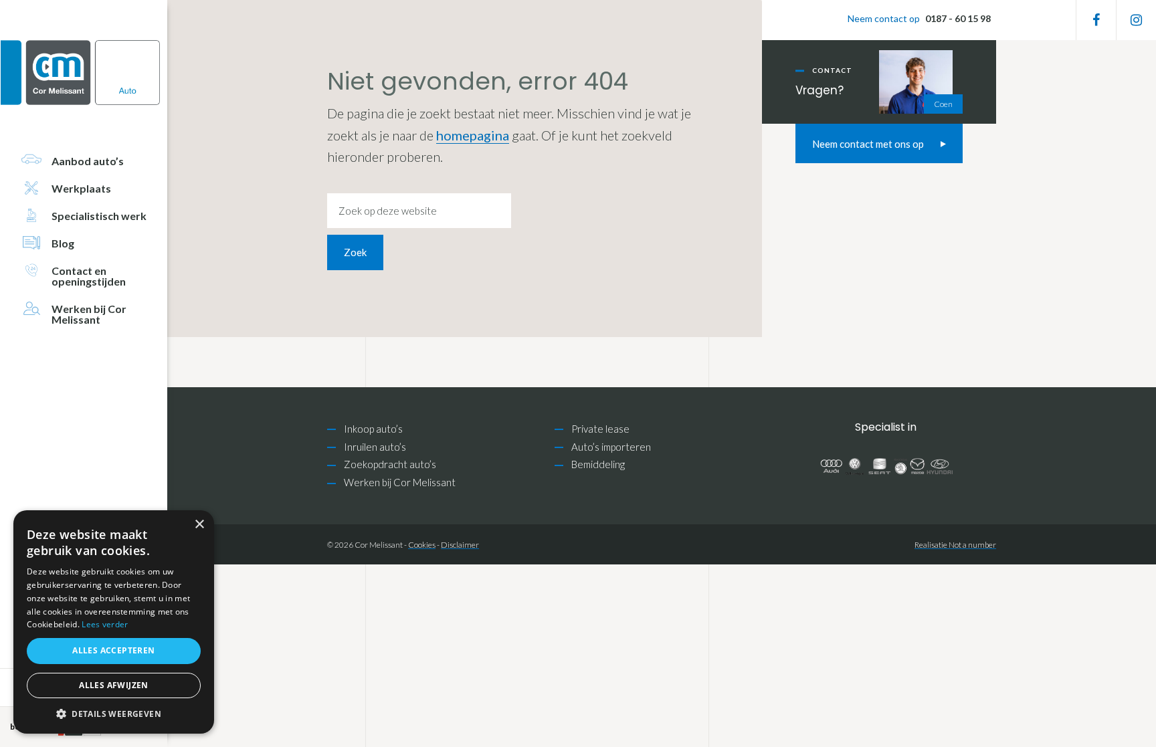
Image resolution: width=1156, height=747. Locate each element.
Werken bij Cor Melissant (400, 482)
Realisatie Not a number (955, 545)
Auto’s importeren (611, 447)
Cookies (422, 545)
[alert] (113, 622)
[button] (114, 714)
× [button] (199, 525)
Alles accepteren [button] (113, 650)
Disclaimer (460, 545)
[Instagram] (1136, 20)
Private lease (600, 429)
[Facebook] (1096, 20)
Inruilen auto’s (375, 447)
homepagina (472, 135)
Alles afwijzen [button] (114, 685)
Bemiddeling (598, 464)
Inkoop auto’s (373, 429)
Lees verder (105, 624)
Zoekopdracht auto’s (390, 464)
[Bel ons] (919, 20)
